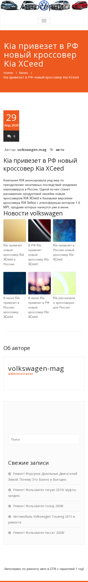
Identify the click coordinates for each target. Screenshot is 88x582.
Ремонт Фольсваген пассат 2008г (39, 532)
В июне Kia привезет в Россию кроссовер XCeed (11, 307)
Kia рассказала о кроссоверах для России (64, 302)
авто (60, 149)
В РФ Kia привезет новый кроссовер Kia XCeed (38, 254)
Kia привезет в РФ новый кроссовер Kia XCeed (40, 164)
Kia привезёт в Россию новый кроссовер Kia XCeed (63, 252)
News (23, 72)
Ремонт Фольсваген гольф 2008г (38, 506)
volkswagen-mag (31, 149)
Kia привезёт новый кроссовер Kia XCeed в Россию (13, 254)
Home (8, 72)
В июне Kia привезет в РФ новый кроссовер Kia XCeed (38, 307)
